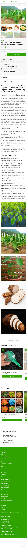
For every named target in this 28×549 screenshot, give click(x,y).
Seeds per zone (5, 487)
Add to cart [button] (12, 376)
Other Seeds (6, 4)
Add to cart (17, 54)
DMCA (2, 460)
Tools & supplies (5, 485)
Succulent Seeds (16, 414)
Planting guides (4, 494)
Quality (2, 454)
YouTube (3, 509)
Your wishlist (4, 472)
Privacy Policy (4, 456)
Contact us (3, 474)
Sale (2, 489)
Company (3, 452)
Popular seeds (4, 483)
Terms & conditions (5, 458)
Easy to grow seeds (5, 481)
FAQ (2, 476)
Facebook (3, 505)
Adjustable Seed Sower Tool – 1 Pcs (9, 372)
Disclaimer (3, 461)
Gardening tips (4, 496)
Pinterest (3, 507)
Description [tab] (4, 77)
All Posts (3, 498)
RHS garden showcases (7, 500)
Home (2, 4)
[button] (5, 54)
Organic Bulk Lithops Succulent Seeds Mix (11, 415)
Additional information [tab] (6, 81)
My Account (4, 470)
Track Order (4, 469)
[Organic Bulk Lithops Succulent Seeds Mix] (12, 402)
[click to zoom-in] (13, 18)
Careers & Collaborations (7, 463)
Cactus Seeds (4, 414)
